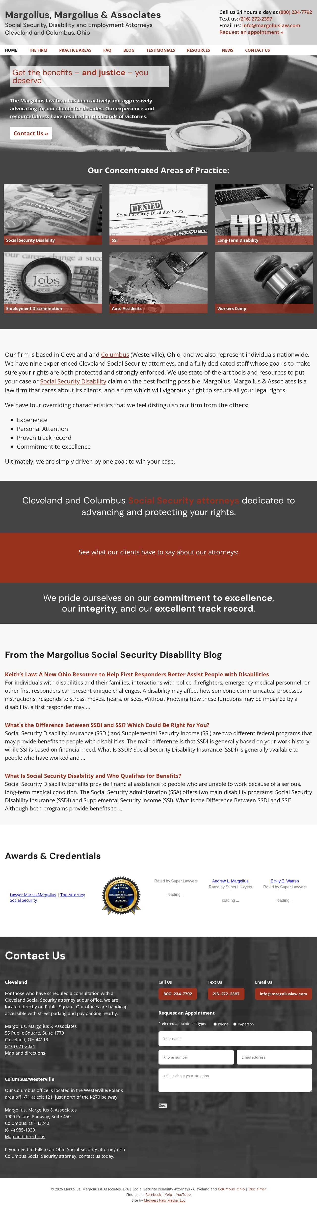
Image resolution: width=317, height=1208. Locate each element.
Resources (198, 50)
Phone (223, 1024)
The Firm (38, 50)
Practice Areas (75, 50)
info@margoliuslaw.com (271, 25)
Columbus (115, 354)
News (227, 50)
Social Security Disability (73, 381)
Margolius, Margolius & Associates (83, 15)
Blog (128, 50)
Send (162, 1106)
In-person (246, 1024)
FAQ (107, 50)
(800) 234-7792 (295, 12)
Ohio (241, 1189)
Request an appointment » (251, 32)
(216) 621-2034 (20, 1046)
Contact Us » (31, 133)
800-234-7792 (177, 993)
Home (11, 50)
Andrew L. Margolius (230, 881)
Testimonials (160, 50)
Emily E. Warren (285, 881)
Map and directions (25, 1053)
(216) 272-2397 (255, 18)
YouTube (183, 1194)
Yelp (168, 1194)
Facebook (153, 1194)
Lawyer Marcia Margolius (33, 895)
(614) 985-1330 (20, 1130)
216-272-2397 (226, 993)
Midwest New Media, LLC (164, 1200)
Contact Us (257, 50)
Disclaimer (257, 1189)
